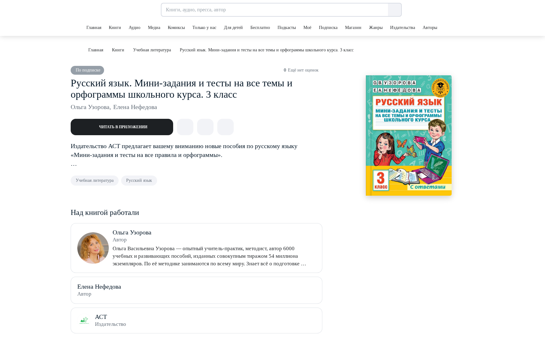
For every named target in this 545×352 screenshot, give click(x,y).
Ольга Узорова (91, 106)
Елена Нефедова (135, 106)
